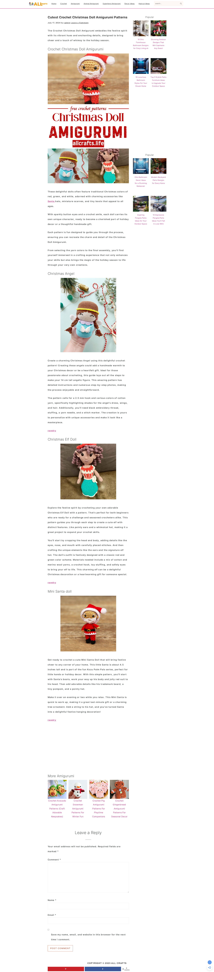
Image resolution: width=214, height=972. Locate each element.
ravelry (52, 430)
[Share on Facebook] (103, 969)
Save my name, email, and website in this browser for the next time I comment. (88, 937)
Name (52, 900)
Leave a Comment (79, 23)
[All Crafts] (37, 4)
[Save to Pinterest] (66, 969)
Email (52, 915)
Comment (54, 859)
